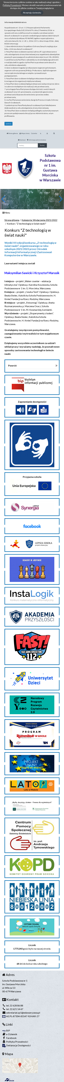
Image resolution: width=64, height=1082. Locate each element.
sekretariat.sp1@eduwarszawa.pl (23, 1012)
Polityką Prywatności (12, 5)
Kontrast (22, 140)
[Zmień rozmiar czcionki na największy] (53, 133)
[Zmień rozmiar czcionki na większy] (47, 133)
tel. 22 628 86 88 (14, 1005)
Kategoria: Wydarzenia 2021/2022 (39, 220)
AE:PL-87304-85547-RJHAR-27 (22, 1016)
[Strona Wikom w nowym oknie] (9, 1079)
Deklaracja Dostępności (18, 1045)
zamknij (8, 124)
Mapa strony (25, 133)
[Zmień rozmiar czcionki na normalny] (40, 133)
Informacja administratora (37, 140)
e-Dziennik (11, 1034)
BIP (8, 1030)
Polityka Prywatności (17, 1041)
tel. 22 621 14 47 (14, 1009)
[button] (60, 199)
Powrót (12, 365)
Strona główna (13, 133)
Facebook (11, 1037)
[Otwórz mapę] (20, 1065)
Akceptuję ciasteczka (32, 12)
